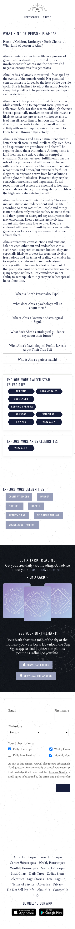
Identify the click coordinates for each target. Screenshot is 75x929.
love (32, 570)
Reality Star (17, 515)
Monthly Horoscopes (24, 868)
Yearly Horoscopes (53, 868)
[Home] (37, 7)
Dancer (44, 496)
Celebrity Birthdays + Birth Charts (38, 42)
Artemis (21, 391)
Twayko (21, 422)
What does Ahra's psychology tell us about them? (37, 306)
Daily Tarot (36, 873)
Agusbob (21, 414)
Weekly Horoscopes (52, 863)
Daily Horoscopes (25, 857)
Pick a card (36, 578)
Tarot (47, 17)
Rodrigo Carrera (22, 406)
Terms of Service (23, 884)
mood (40, 570)
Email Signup (56, 879)
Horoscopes (31, 17)
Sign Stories (35, 879)
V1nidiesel (49, 414)
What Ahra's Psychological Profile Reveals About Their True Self (37, 347)
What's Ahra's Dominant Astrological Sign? (37, 320)
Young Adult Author (22, 524)
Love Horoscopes (51, 857)
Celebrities (17, 879)
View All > (49, 422)
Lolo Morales (49, 391)
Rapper (36, 506)
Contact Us (60, 890)
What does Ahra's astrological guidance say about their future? (38, 333)
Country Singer (19, 496)
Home (7, 42)
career (58, 570)
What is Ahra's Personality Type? (37, 294)
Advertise (44, 884)
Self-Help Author (48, 515)
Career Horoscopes (23, 863)
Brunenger (21, 398)
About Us (43, 890)
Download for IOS (37, 665)
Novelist (14, 506)
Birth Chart (18, 873)
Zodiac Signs (55, 873)
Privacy (58, 884)
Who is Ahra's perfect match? (37, 359)
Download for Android (37, 676)
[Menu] (67, 9)
